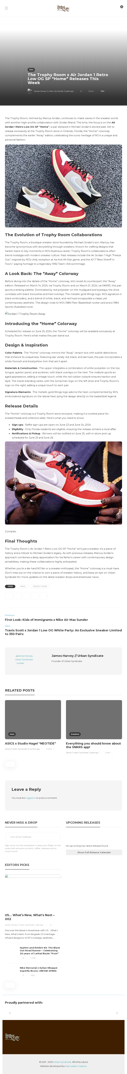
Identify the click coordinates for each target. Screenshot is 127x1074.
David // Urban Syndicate (16, 749)
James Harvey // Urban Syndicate (48, 91)
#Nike (22, 586)
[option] (33, 726)
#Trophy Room (40, 586)
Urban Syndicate (62, 1062)
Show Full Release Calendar (94, 852)
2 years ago (69, 91)
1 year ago (39, 925)
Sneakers (75, 734)
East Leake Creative (76, 1066)
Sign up (56, 837)
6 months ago (34, 749)
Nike (31, 70)
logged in (30, 798)
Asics (12, 734)
